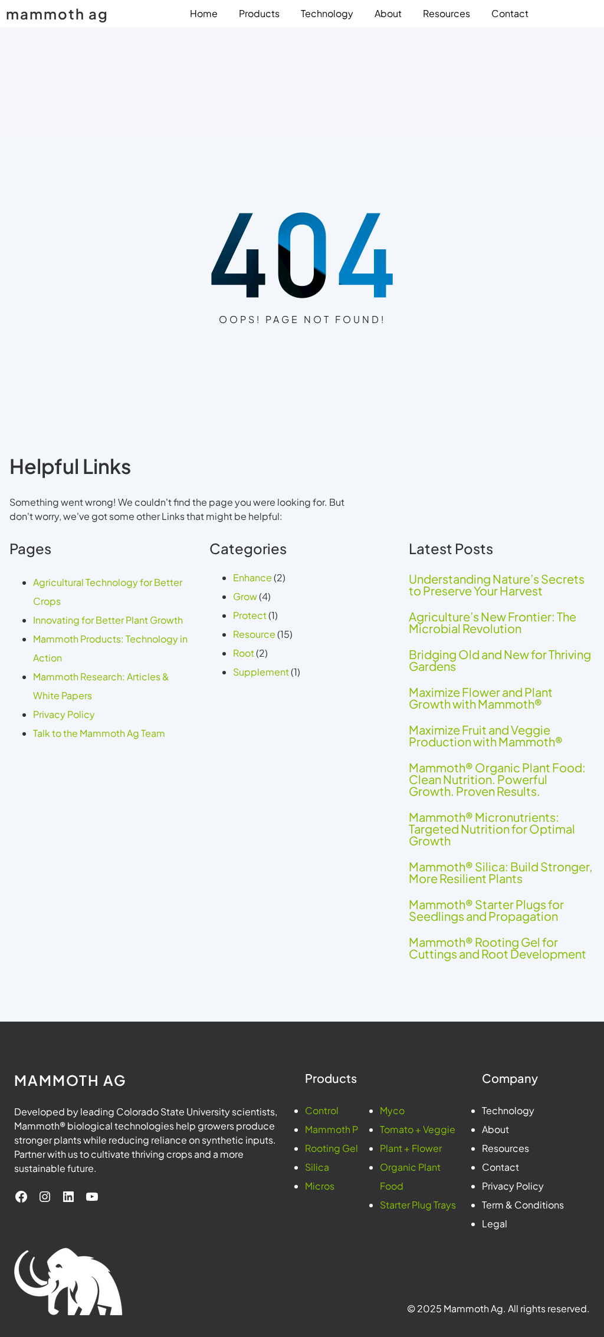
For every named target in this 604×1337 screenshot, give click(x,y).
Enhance (252, 577)
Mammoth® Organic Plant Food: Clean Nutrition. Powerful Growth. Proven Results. (497, 779)
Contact (500, 1167)
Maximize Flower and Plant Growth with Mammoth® (481, 698)
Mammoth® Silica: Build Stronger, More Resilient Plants (500, 872)
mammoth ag (57, 13)
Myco (392, 1110)
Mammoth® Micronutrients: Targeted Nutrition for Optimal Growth (492, 829)
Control (322, 1110)
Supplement (261, 672)
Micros (319, 1186)
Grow (245, 596)
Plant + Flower (411, 1148)
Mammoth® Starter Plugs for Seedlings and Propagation (486, 910)
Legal (494, 1223)
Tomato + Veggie (417, 1129)
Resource (254, 634)
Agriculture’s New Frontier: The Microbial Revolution (492, 622)
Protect (250, 615)
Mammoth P (331, 1129)
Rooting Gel (331, 1148)
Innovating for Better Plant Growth (108, 620)
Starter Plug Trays (418, 1204)
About (495, 1129)
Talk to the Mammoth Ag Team (99, 733)
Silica (317, 1167)
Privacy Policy (64, 714)
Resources (505, 1148)
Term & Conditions (523, 1204)
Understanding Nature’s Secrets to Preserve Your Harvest (497, 585)
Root (243, 653)
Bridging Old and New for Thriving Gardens (500, 660)
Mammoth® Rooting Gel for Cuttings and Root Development (497, 948)
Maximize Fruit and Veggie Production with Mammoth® (486, 735)
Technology (508, 1110)
